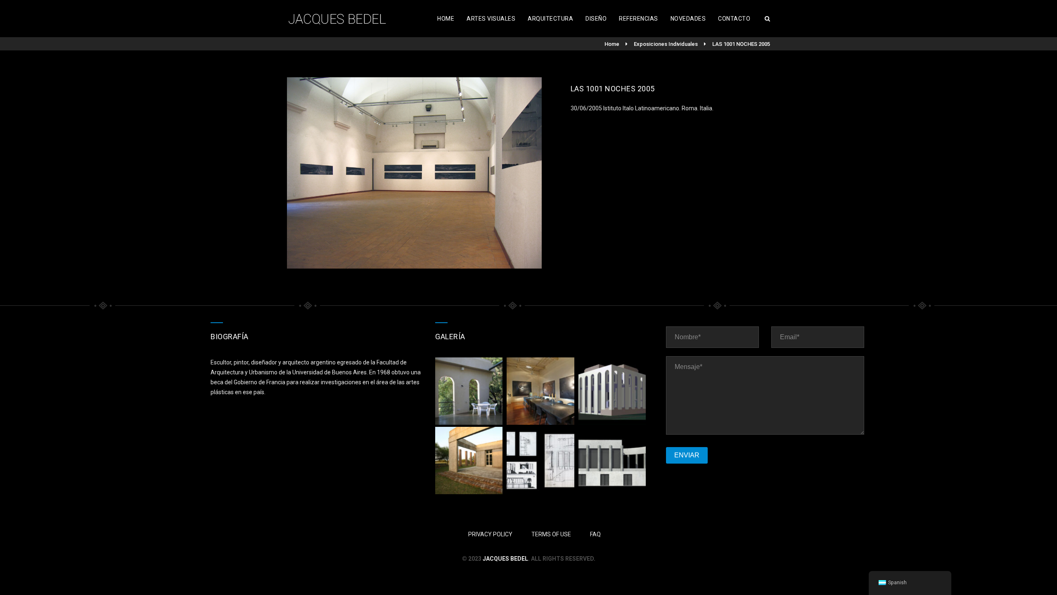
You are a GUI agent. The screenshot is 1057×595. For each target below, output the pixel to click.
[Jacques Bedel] (338, 18)
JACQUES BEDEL (505, 558)
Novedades (688, 18)
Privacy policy (490, 534)
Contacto (734, 18)
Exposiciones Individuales (666, 44)
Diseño (596, 18)
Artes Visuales (491, 18)
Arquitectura (550, 18)
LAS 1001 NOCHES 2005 (741, 44)
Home (445, 18)
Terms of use (551, 534)
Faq (595, 534)
